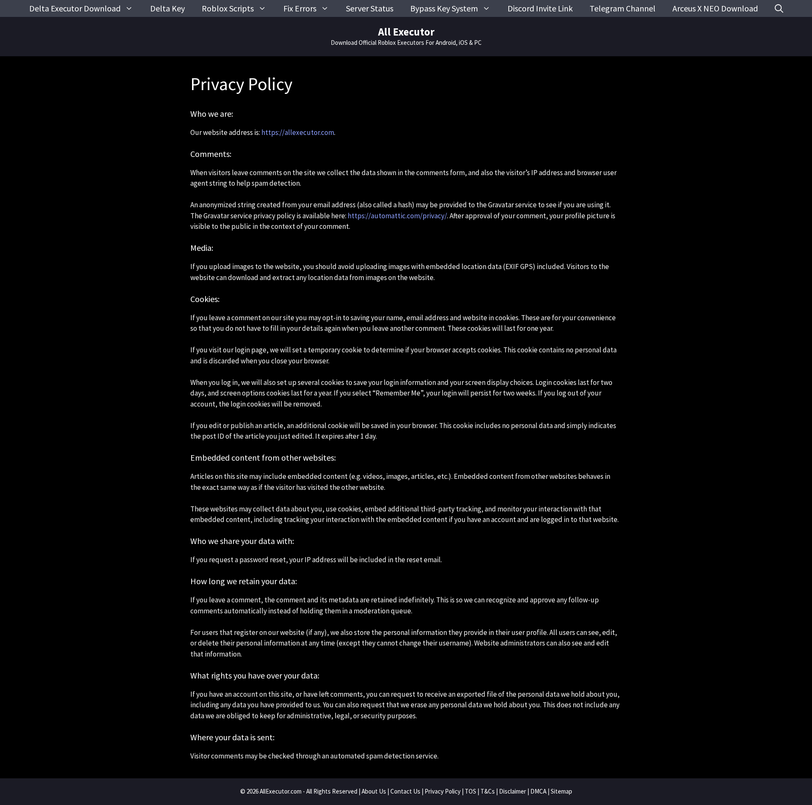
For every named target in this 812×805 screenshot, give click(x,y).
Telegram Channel (623, 8)
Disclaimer (512, 791)
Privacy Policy (443, 791)
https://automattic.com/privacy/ (397, 215)
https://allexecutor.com (297, 132)
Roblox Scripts (228, 8)
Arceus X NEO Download (715, 8)
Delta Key (167, 8)
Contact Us (405, 791)
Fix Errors (299, 8)
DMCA (538, 791)
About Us (374, 791)
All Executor (406, 31)
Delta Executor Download (75, 8)
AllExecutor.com (281, 791)
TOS (470, 791)
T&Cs (487, 791)
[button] (779, 8)
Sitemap (561, 791)
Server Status (369, 8)
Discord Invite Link (540, 8)
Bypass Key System (444, 8)
